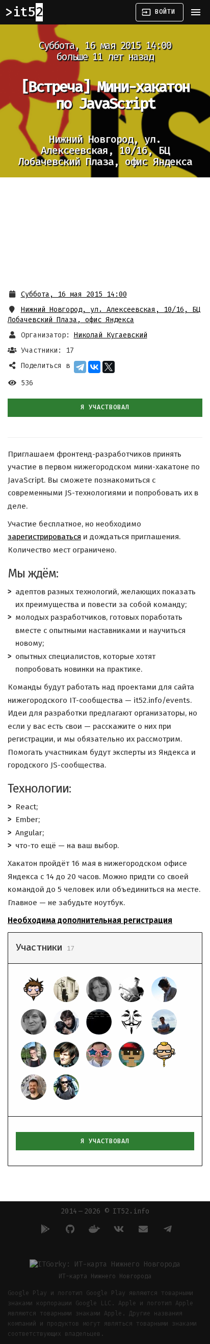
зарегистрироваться (44, 536)
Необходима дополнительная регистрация (90, 920)
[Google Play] (44, 1229)
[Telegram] (80, 367)
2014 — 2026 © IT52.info (105, 1211)
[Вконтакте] (117, 1229)
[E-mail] (141, 1229)
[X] (108, 367)
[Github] (68, 1229)
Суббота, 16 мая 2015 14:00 (74, 294)
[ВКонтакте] (94, 367)
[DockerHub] (93, 1229)
